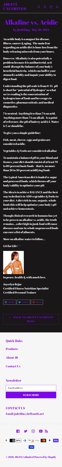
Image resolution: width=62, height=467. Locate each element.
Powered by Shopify (45, 457)
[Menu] (57, 6)
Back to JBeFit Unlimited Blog (33, 319)
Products (12, 349)
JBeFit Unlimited (15, 6)
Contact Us (13, 366)
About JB (12, 357)
